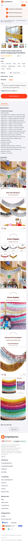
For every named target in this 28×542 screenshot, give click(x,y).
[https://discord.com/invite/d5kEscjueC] (4, 456)
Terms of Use (4, 540)
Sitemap (20, 540)
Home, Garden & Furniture (10, 20)
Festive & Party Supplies (20, 20)
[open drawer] (26, 1)
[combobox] (15, 73)
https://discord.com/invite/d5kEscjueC (5, 456)
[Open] (24, 73)
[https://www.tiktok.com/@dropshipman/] (2, 456)
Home (2, 20)
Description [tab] (4, 103)
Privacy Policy (13, 540)
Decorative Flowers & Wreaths (6, 21)
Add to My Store (14, 96)
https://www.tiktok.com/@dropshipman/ (2, 456)
